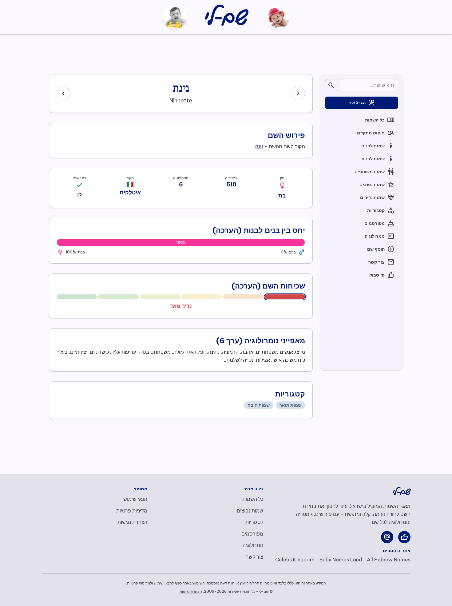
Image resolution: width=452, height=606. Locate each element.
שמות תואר (290, 405)
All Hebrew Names (388, 559)
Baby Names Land (340, 559)
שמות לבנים (378, 146)
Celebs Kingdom (295, 559)
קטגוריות (381, 210)
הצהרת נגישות (132, 522)
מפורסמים (379, 223)
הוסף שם (381, 249)
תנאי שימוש (135, 499)
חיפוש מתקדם (376, 133)
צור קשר (381, 262)
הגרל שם (361, 102)
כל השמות (380, 120)
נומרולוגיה (380, 236)
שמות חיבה (258, 405)
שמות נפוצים (377, 184)
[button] (282, 185)
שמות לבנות (378, 158)
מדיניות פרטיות (131, 511)
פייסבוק (382, 275)
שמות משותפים (375, 171)
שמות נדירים (377, 197)
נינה (259, 146)
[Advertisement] (226, 53)
